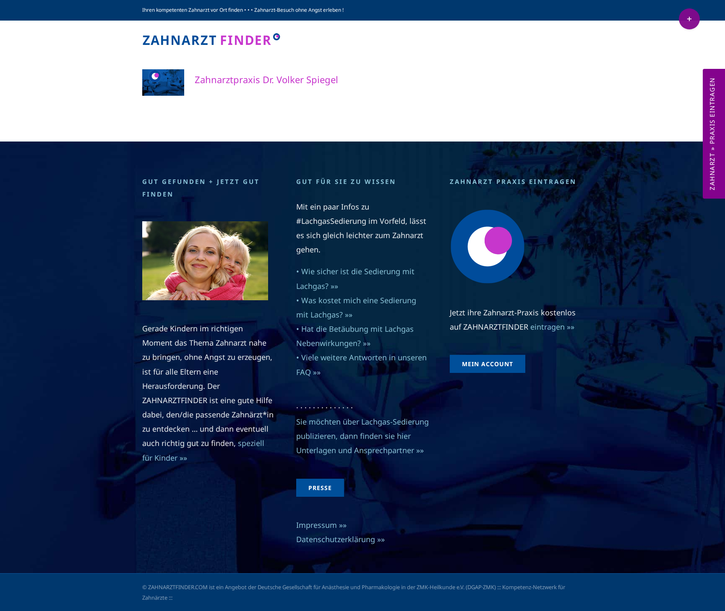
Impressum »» (321, 525)
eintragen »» (552, 327)
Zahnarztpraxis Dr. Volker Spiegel (266, 79)
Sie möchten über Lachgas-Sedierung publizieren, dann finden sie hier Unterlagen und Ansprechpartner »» (362, 436)
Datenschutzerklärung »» (340, 539)
